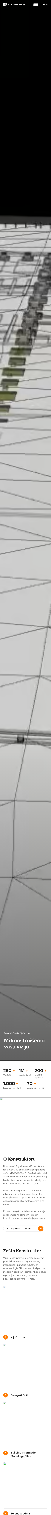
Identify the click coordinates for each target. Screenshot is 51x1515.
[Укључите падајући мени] (47, 4)
